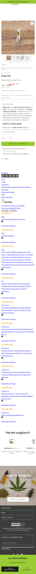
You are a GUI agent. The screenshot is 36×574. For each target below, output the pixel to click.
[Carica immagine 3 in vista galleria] (18, 58)
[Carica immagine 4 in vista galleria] (23, 58)
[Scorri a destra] (33, 2)
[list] (18, 447)
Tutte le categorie (18, 499)
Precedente (5, 210)
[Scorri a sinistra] (3, 2)
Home (3, 68)
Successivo (13, 210)
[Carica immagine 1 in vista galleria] (9, 58)
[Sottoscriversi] (33, 543)
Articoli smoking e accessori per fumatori (19, 68)
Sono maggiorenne (10, 569)
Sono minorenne (27, 569)
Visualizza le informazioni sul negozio (16, 154)
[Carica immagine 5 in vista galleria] (27, 58)
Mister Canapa (5, 73)
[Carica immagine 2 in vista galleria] (13, 58)
